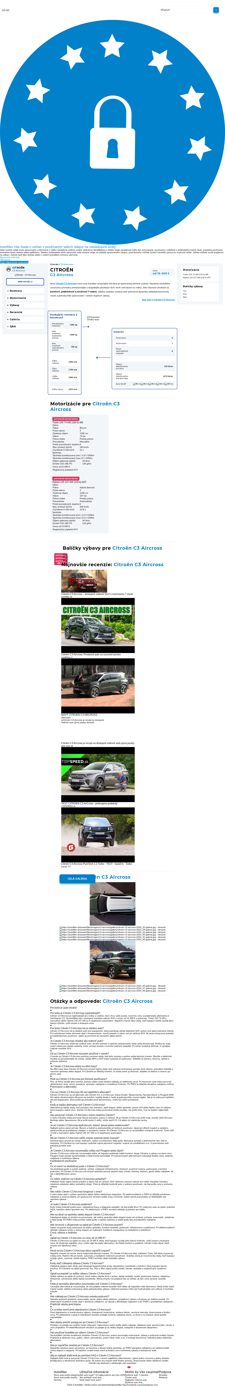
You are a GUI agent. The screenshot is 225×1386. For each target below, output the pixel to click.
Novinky (58, 1380)
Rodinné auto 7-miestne (136, 1375)
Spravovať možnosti (9, 257)
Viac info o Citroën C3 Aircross (158, 299)
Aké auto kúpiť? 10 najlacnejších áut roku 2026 (102, 1375)
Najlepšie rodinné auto (136, 1380)
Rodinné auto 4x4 (133, 1382)
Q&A (13, 326)
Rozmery (16, 290)
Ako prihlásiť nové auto (91, 1377)
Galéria (15, 319)
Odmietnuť (5, 259)
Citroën (54, 264)
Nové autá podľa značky (65, 1377)
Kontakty (163, 1375)
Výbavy (14, 305)
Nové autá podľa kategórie (67, 1375)
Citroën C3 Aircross (66, 283)
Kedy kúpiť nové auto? (90, 1380)
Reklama (163, 1377)
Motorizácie (18, 297)
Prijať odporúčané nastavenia (14, 262)
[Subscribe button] (129, 1367)
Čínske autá (131, 1377)
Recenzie (16, 312)
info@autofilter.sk (116, 1385)
